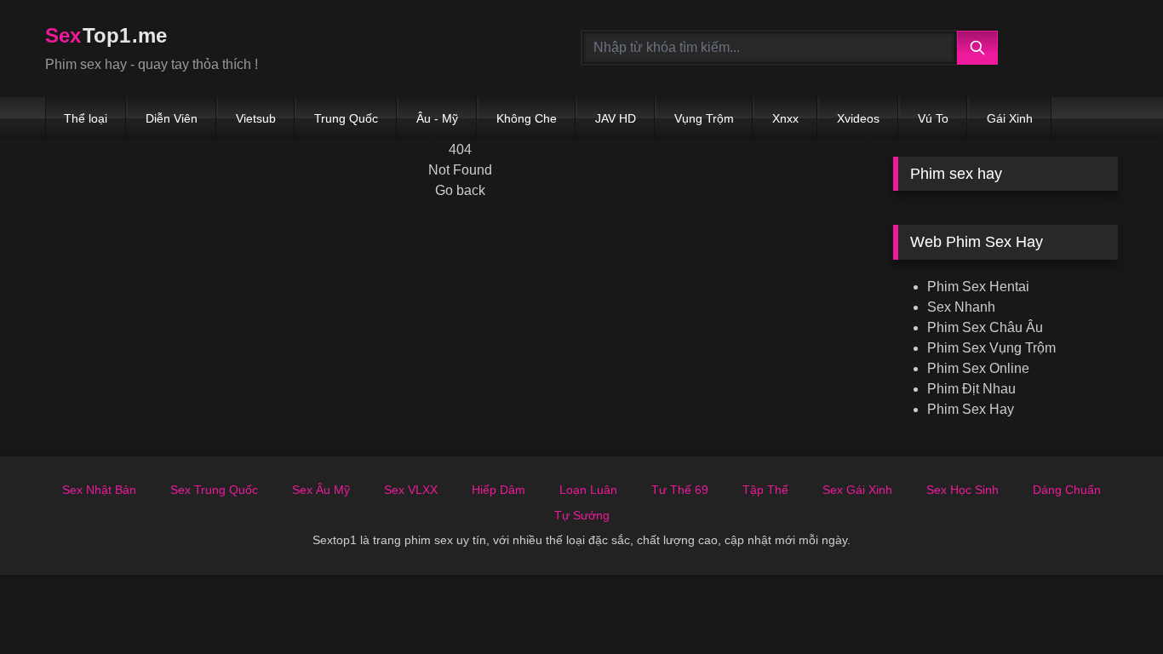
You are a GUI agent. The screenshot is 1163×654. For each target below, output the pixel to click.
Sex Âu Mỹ (321, 489)
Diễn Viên (172, 118)
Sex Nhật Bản (99, 489)
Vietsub (256, 118)
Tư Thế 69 (679, 489)
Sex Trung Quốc (214, 489)
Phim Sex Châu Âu (985, 327)
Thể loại (85, 118)
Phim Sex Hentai (978, 286)
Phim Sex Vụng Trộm (991, 348)
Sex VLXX (411, 489)
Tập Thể (765, 489)
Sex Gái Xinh (857, 489)
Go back (460, 190)
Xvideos (858, 118)
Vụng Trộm (704, 118)
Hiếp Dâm (498, 489)
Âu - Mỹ (437, 118)
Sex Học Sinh (962, 489)
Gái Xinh (1010, 118)
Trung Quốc (346, 118)
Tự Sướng (582, 515)
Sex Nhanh (961, 307)
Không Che (526, 118)
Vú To (933, 118)
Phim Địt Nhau (971, 389)
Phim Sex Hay (970, 409)
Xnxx (785, 118)
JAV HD (615, 118)
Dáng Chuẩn (1067, 489)
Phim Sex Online (978, 368)
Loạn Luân (588, 489)
